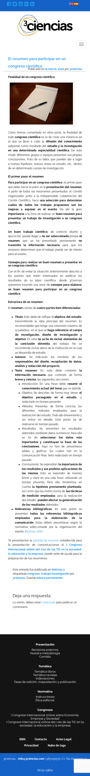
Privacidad (31, 745)
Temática (45, 666)
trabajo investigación (55, 573)
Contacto (41, 739)
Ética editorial (45, 700)
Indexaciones (45, 678)
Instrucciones (45, 696)
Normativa (45, 691)
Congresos (45, 710)
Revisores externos (45, 649)
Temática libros (45, 671)
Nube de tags (57, 745)
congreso (33, 573)
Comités (45, 656)
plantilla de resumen (46, 540)
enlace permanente (49, 577)
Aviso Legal (64, 739)
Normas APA (34, 531)
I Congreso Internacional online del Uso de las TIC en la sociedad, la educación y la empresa (45, 549)
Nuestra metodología (45, 653)
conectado (48, 602)
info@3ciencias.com (31, 758)
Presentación (45, 644)
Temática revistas (45, 675)
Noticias (57, 569)
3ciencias (75, 69)
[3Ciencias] (45, 25)
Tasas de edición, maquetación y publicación (45, 682)
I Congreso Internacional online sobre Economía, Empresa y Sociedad (45, 716)
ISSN (22, 739)
